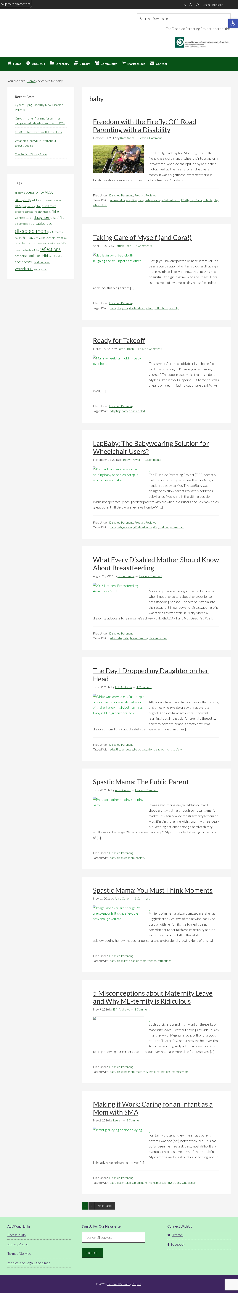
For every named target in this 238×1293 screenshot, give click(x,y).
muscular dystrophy (168, 1182)
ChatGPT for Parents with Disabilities (38, 132)
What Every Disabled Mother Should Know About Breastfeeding (156, 564)
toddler (164, 527)
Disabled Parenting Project (40, 27)
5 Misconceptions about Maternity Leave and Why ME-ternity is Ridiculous (153, 997)
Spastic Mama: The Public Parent (141, 782)
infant (149, 308)
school (19, 255)
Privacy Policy (17, 1244)
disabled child (23, 223)
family (51, 232)
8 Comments (153, 459)
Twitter (177, 1235)
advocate (116, 638)
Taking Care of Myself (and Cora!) (142, 237)
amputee (127, 749)
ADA (49, 192)
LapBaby (196, 200)
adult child (37, 199)
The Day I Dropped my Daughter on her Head (151, 674)
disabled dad (137, 308)
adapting (131, 200)
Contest (20, 217)
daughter (122, 308)
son (30, 261)
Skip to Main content (15, 4)
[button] (233, 23)
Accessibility (16, 1235)
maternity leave (146, 1071)
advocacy (48, 200)
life (65, 237)
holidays (29, 238)
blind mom (49, 206)
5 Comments (144, 245)
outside (207, 200)
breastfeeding (139, 638)
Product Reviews (145, 195)
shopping (53, 256)
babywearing (153, 200)
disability (122, 960)
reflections (161, 308)
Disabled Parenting (121, 195)
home (39, 237)
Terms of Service (19, 1253)
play (215, 200)
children (54, 211)
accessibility (117, 200)
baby (141, 200)
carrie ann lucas (40, 211)
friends (152, 960)
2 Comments (134, 1120)
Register (217, 4)
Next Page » (105, 1207)
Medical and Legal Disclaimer (28, 1263)
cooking (29, 218)
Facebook (178, 1244)
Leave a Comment (150, 138)
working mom (180, 1071)
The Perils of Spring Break (31, 154)
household (48, 237)
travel (47, 262)
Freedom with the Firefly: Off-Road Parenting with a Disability (144, 125)
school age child (36, 256)
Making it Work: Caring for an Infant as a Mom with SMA (153, 1108)
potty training (32, 250)
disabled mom (171, 200)
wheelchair (100, 205)
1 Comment (144, 687)
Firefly (185, 200)
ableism (19, 192)
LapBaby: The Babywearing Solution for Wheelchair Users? (151, 447)
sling (155, 527)
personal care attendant (49, 243)
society (174, 308)
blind (38, 206)
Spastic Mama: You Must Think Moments (153, 890)
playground (20, 250)
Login (206, 4)
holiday (18, 237)
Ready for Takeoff (119, 340)
